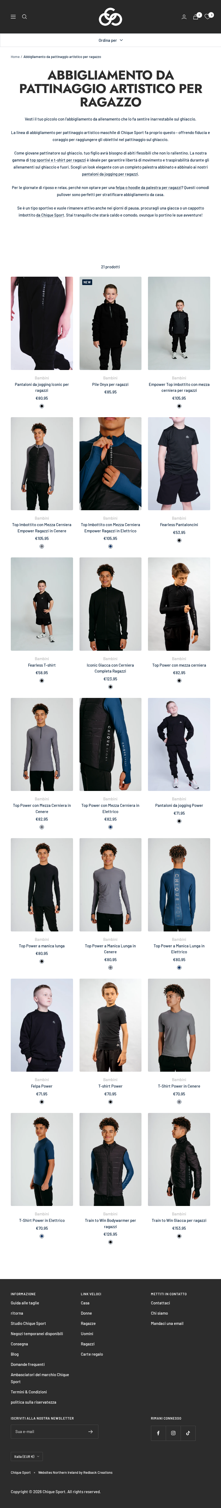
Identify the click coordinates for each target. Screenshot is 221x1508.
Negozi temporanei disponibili (37, 1333)
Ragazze (88, 1323)
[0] (207, 16)
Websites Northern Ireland (58, 1472)
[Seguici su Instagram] (173, 1433)
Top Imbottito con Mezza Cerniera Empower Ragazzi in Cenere (41, 527)
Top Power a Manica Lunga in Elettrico (179, 948)
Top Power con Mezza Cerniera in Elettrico (110, 808)
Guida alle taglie (25, 1302)
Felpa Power (42, 1086)
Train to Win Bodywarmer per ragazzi (110, 1223)
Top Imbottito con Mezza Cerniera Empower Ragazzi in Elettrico (110, 527)
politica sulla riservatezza (33, 1402)
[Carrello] (195, 16)
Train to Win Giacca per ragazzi (179, 1220)
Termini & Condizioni (29, 1391)
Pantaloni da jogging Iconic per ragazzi (42, 387)
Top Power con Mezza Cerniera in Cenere (42, 808)
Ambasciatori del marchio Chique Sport (40, 1378)
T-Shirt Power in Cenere (179, 1086)
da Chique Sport (50, 215)
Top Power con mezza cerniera (179, 665)
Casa (85, 1302)
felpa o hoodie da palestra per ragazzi (148, 187)
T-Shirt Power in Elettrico (42, 1220)
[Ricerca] (24, 16)
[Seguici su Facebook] (158, 1433)
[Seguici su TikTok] (188, 1433)
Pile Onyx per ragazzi (110, 384)
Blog (15, 1354)
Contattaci (160, 1302)
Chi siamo (159, 1313)
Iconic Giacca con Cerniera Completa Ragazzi (110, 668)
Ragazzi (88, 1343)
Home (15, 56)
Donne (86, 1313)
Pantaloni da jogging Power (179, 805)
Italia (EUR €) (24, 1456)
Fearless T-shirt (42, 665)
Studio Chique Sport (28, 1323)
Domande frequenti (28, 1364)
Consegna (19, 1343)
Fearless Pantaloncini (179, 524)
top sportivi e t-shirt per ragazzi (58, 159)
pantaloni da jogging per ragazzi (110, 174)
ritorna (17, 1313)
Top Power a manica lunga (42, 945)
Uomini (87, 1333)
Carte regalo (92, 1354)
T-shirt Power (110, 1086)
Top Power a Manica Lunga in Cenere (110, 948)
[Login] (184, 17)
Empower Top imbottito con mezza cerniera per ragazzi (179, 387)
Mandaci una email (167, 1323)
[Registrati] (90, 1432)
